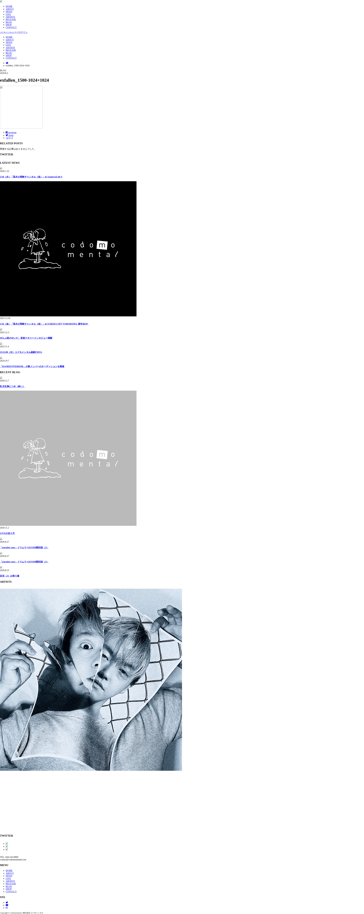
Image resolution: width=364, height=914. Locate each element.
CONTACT (11, 27)
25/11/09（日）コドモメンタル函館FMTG (21, 352)
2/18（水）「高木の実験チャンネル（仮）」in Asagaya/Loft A (31, 177)
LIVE (8, 14)
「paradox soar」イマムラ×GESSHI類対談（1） (24, 561)
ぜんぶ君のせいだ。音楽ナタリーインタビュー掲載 (26, 338)
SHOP (9, 24)
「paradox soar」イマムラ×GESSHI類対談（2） (24, 547)
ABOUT (10, 9)
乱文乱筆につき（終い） (12, 386)
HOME (9, 6)
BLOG (9, 22)
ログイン (14, 32)
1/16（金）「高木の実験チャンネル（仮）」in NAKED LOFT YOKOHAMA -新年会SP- (44, 324)
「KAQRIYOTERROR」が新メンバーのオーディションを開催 (32, 366)
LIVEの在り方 (7, 533)
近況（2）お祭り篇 (9, 576)
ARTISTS (10, 17)
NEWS (9, 11)
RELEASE (11, 19)
